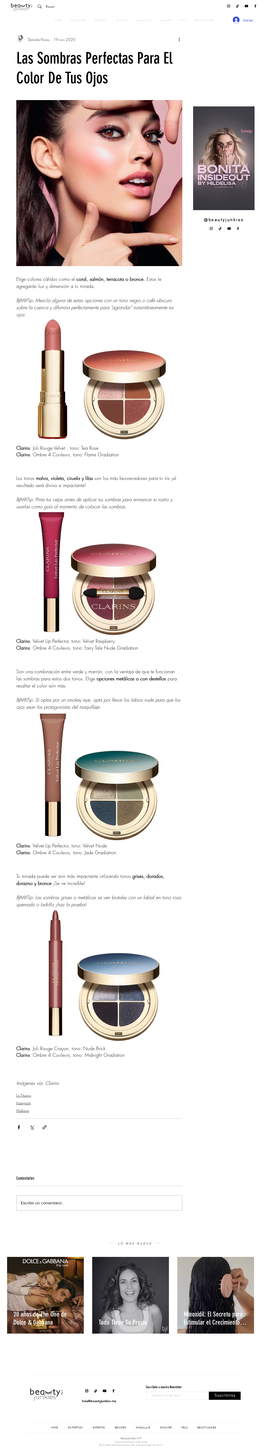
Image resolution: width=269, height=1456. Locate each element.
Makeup (22, 1110)
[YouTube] (246, 6)
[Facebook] (255, 6)
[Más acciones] (179, 39)
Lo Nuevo (23, 1095)
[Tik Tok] (237, 6)
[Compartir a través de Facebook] (18, 1127)
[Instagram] (228, 6)
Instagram (23, 1102)
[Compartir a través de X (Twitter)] (31, 1127)
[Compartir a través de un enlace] (44, 1127)
